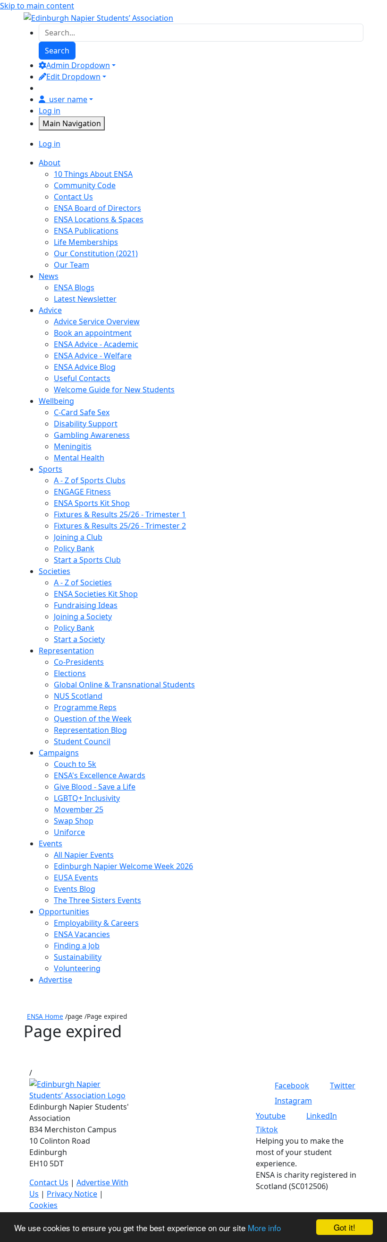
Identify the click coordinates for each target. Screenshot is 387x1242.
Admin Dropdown (78, 65)
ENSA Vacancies (82, 934)
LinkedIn (321, 1116)
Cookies (43, 1205)
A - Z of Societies (83, 582)
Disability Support (86, 423)
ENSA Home (45, 1016)
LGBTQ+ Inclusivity (87, 798)
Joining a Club (78, 537)
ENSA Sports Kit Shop (92, 503)
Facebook (292, 1085)
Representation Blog (90, 730)
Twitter (342, 1085)
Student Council (82, 741)
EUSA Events (76, 877)
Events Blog (74, 889)
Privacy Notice (72, 1194)
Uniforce (69, 832)
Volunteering (77, 968)
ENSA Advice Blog (85, 367)
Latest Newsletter (85, 299)
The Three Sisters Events (97, 900)
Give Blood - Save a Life (94, 787)
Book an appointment (93, 333)
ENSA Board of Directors (97, 208)
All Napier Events (84, 855)
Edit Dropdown (73, 76)
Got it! (344, 1227)
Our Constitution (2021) (96, 253)
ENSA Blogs (74, 287)
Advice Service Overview (97, 321)
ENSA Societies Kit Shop (96, 594)
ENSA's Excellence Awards (99, 775)
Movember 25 (78, 809)
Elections (70, 673)
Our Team (71, 265)
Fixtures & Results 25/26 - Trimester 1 (120, 514)
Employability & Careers (96, 923)
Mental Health (79, 457)
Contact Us (73, 196)
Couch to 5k (75, 764)
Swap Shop (73, 821)
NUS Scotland (78, 696)
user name (68, 99)
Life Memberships (86, 242)
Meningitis (73, 446)
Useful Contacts (82, 378)
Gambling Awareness (92, 435)
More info (264, 1227)
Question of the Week (93, 718)
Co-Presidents (79, 662)
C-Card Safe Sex (81, 412)
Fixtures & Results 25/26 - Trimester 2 (120, 526)
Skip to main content (37, 5)
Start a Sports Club (87, 560)
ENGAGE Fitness (82, 491)
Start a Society (79, 639)
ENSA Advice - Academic (96, 344)
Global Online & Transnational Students (124, 684)
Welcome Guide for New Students (114, 389)
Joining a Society (83, 616)
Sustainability (77, 957)
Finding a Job (77, 945)
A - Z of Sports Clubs (90, 480)
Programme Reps (85, 707)
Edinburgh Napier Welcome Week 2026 (123, 866)
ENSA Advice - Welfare (93, 355)
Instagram (293, 1100)
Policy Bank (74, 548)
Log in (49, 110)
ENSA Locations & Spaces (98, 219)
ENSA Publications (86, 231)
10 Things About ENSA (93, 174)
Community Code (85, 185)
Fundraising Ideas (86, 605)
